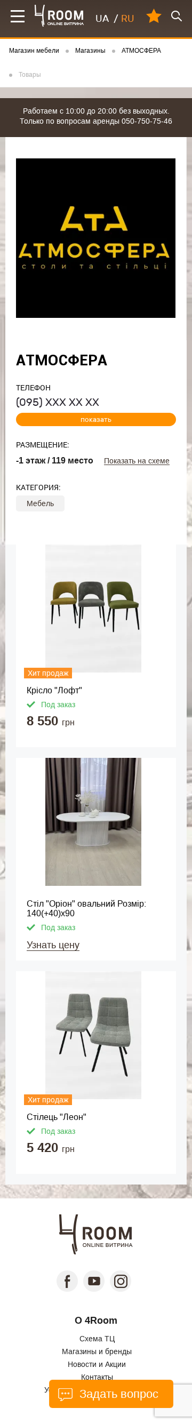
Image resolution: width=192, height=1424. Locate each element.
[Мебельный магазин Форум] (59, 16)
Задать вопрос (117, 1394)
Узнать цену (53, 945)
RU (127, 19)
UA (102, 19)
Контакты (97, 1377)
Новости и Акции (97, 1364)
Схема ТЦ (97, 1338)
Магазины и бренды (97, 1351)
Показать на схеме (137, 461)
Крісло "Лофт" (54, 690)
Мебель (40, 503)
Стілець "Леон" (56, 1117)
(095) (57, 402)
